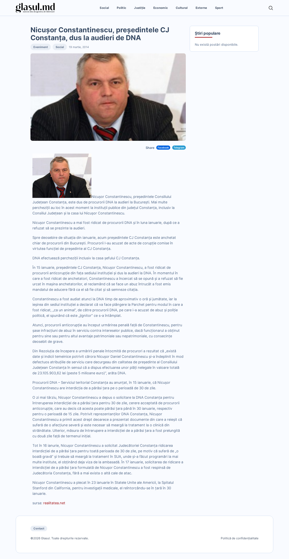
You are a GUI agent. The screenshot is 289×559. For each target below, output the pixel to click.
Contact (38, 528)
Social (104, 8)
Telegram (179, 147)
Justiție (139, 8)
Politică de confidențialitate (240, 538)
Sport (219, 8)
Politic (121, 8)
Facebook (163, 147)
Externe (201, 8)
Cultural (182, 8)
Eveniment (40, 47)
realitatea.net (54, 503)
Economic (160, 8)
